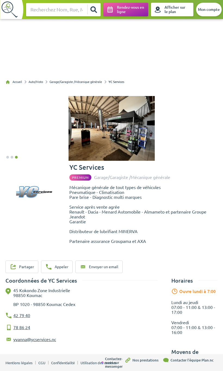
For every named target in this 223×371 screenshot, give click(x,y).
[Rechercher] (94, 9)
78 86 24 (21, 327)
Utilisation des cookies (98, 363)
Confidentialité (63, 363)
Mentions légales (19, 363)
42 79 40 (21, 315)
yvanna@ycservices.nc (34, 339)
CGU (41, 363)
